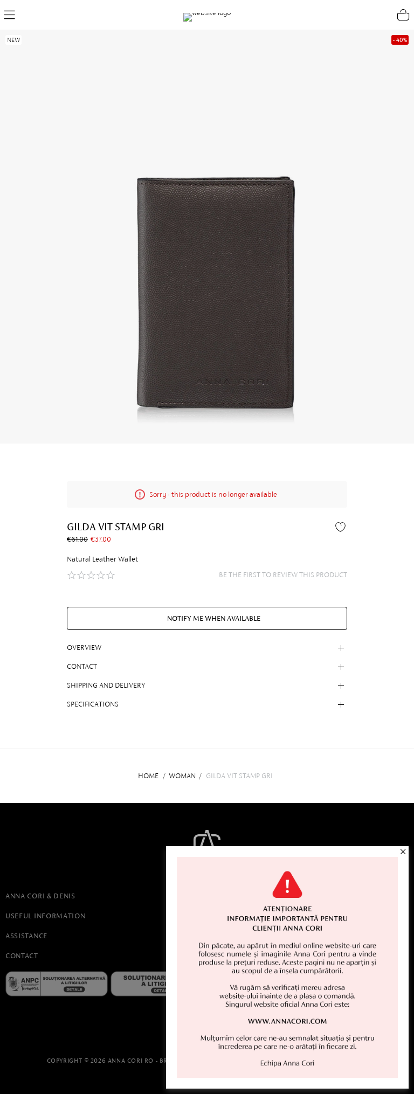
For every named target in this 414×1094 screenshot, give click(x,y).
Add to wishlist (342, 526)
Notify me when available (213, 618)
